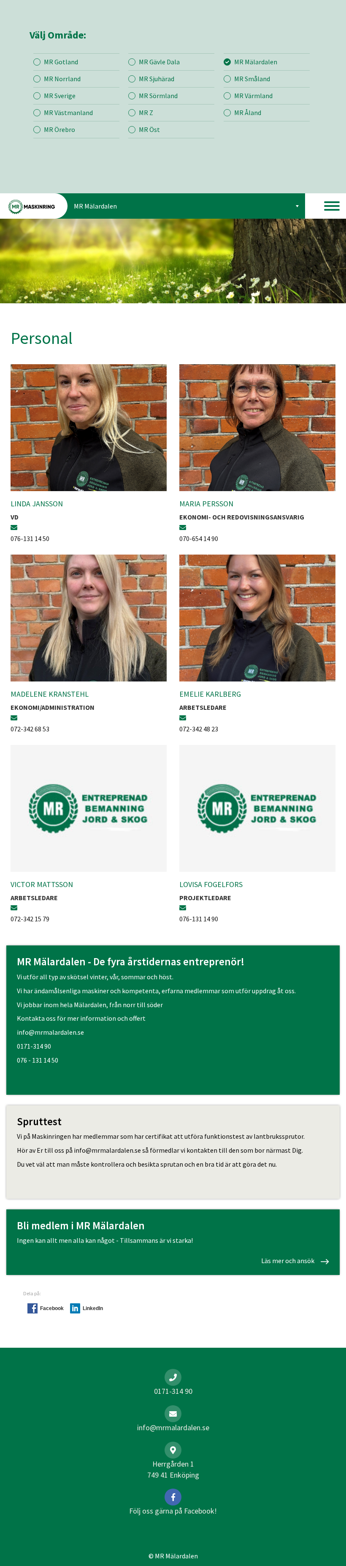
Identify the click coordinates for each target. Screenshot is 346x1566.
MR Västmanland (68, 112)
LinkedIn (93, 1308)
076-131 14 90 (198, 919)
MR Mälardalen (255, 62)
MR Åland (247, 112)
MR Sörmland (158, 95)
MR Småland (252, 78)
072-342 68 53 (30, 729)
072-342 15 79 (30, 919)
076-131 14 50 (30, 538)
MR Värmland (253, 95)
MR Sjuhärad (156, 78)
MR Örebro (59, 129)
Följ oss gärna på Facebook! (173, 1511)
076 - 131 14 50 (37, 1060)
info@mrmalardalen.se (50, 1032)
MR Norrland (62, 78)
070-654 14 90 (198, 538)
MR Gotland (61, 62)
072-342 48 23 (198, 729)
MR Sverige (60, 95)
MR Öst (149, 129)
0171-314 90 (34, 1046)
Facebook (52, 1308)
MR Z (146, 112)
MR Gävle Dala (159, 62)
